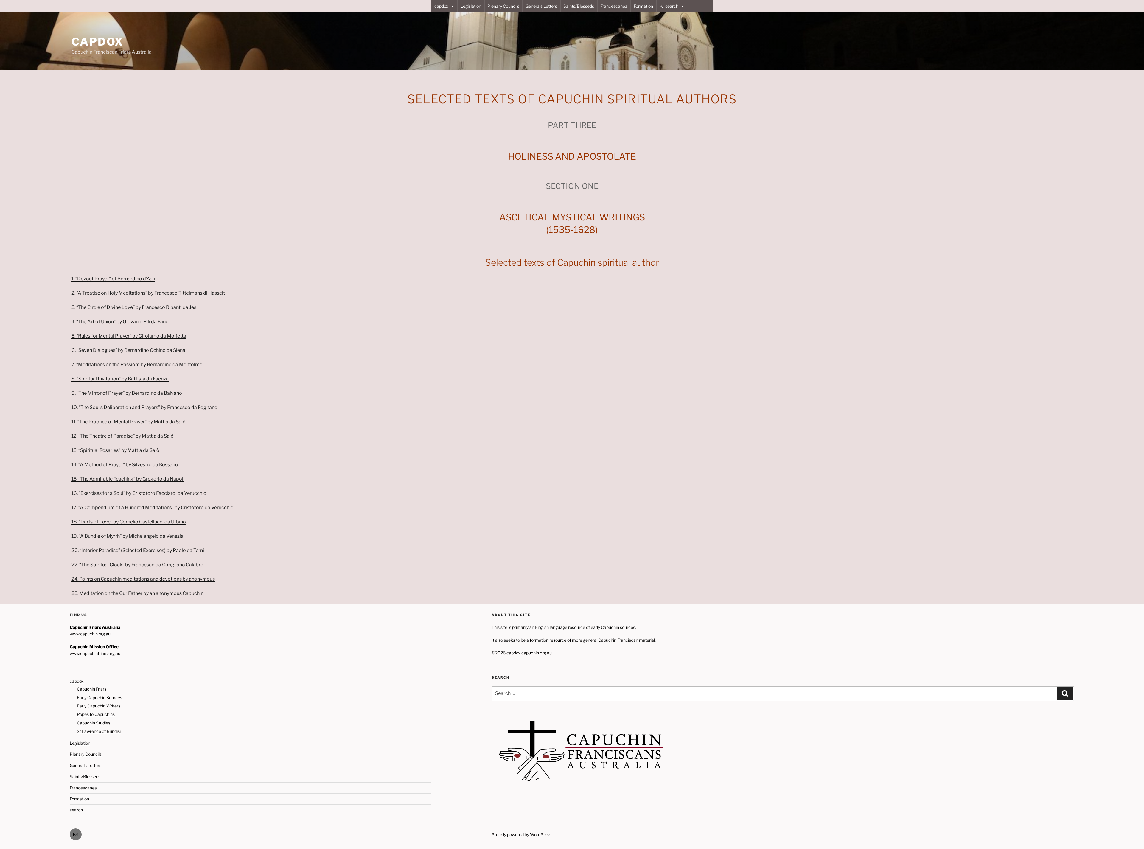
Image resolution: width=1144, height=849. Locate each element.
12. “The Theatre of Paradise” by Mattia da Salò (123, 436)
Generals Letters (541, 6)
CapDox (98, 41)
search (671, 6)
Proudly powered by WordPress (521, 834)
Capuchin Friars (91, 688)
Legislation (471, 6)
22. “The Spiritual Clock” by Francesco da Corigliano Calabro (137, 564)
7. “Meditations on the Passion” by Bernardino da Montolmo (137, 364)
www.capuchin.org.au (90, 633)
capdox (441, 6)
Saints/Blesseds (578, 6)
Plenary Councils (503, 6)
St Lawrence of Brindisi (99, 731)
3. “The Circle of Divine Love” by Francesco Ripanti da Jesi (135, 307)
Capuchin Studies (93, 722)
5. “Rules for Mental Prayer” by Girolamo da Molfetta (129, 336)
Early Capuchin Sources (99, 697)
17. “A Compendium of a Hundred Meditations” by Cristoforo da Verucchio (153, 507)
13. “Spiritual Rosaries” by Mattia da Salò (115, 450)
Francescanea (613, 6)
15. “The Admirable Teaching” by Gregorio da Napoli (128, 479)
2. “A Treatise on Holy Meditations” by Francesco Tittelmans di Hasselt (148, 293)
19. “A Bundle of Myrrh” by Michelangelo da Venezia (128, 536)
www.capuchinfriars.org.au (95, 653)
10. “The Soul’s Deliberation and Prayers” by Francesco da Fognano (144, 407)
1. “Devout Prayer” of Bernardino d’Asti (113, 279)
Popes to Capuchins (96, 714)
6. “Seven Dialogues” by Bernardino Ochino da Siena (128, 350)
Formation (643, 6)
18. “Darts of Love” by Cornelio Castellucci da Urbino (129, 522)
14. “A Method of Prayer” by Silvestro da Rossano (125, 464)
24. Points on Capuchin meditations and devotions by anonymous (143, 579)
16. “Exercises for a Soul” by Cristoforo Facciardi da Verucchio (139, 493)
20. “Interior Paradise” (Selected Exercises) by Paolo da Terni (138, 550)
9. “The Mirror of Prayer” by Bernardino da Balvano (127, 393)
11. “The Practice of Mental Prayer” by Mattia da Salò (129, 421)
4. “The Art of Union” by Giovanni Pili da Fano (120, 321)
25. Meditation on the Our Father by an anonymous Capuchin (137, 593)
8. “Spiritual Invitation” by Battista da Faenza (120, 379)
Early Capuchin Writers (98, 705)
